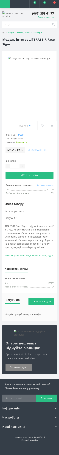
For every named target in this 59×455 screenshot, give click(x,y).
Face (44, 255)
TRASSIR (20, 134)
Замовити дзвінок (46, 17)
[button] (24, 4)
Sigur (50, 255)
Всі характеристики (45, 185)
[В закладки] (42, 125)
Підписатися (46, 398)
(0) (30, 125)
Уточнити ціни (19, 367)
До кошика (29, 175)
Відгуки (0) (11, 218)
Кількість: (11, 160)
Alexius (34, 440)
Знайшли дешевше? (37, 149)
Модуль (15, 255)
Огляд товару (14, 204)
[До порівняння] (52, 125)
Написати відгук (41, 301)
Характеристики (14, 211)
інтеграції (25, 255)
